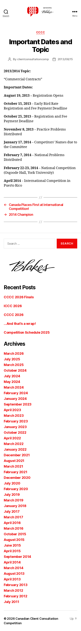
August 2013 (14, 574)
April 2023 (12, 410)
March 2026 (14, 353)
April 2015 (12, 551)
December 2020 (17, 478)
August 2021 (14, 461)
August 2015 (14, 540)
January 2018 (15, 506)
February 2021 (15, 472)
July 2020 (12, 483)
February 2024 (16, 393)
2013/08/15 (65, 59)
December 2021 (17, 455)
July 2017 (12, 511)
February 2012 (15, 596)
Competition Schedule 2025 (27, 332)
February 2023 (16, 421)
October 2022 (15, 432)
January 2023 (15, 427)
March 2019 (13, 500)
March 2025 (14, 365)
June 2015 (12, 545)
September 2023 (17, 404)
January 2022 (15, 449)
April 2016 (12, 523)
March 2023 (14, 416)
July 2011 (11, 602)
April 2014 (12, 562)
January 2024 (15, 399)
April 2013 (12, 579)
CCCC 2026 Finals (19, 297)
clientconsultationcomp (33, 59)
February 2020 (16, 489)
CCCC (40, 32)
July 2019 (12, 495)
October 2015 (15, 534)
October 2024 (15, 370)
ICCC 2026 (13, 306)
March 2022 (13, 444)
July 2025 (12, 359)
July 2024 (12, 376)
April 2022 (12, 438)
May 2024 (12, 382)
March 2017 (13, 517)
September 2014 (17, 557)
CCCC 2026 (14, 315)
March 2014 (13, 568)
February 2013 (16, 585)
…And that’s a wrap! (20, 324)
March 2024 (14, 387)
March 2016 (13, 528)
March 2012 (13, 590)
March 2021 (13, 466)
